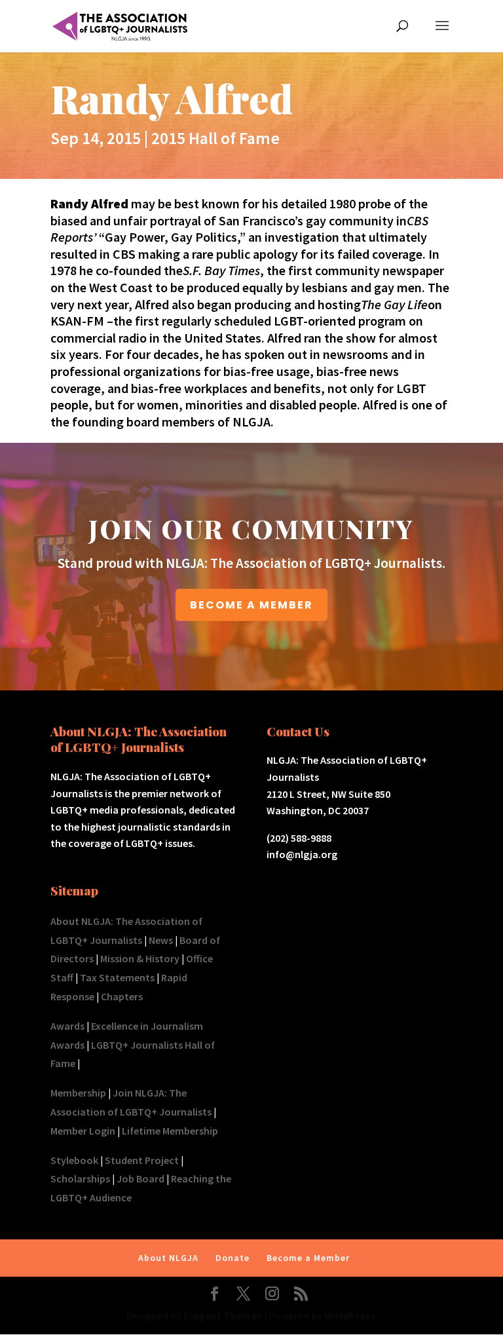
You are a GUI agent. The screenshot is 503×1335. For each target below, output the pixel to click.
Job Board (140, 1178)
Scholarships (80, 1178)
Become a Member (308, 1258)
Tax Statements (117, 977)
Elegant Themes (222, 1315)
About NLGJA (168, 1258)
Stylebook (74, 1160)
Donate (232, 1258)
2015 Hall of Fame (215, 138)
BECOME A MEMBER (251, 604)
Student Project (142, 1160)
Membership (78, 1092)
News (161, 940)
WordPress (350, 1315)
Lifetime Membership (170, 1130)
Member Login (82, 1130)
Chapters (122, 996)
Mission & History (139, 958)
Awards (67, 1025)
